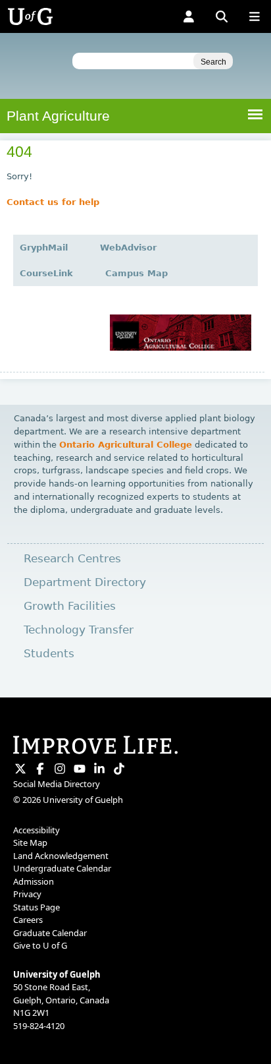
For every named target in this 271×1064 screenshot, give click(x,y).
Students (49, 653)
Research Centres (72, 558)
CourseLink (46, 273)
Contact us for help (53, 202)
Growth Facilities (70, 606)
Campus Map (136, 273)
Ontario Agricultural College (125, 445)
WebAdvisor (128, 247)
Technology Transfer (79, 630)
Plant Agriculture (58, 115)
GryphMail (44, 247)
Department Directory (85, 582)
